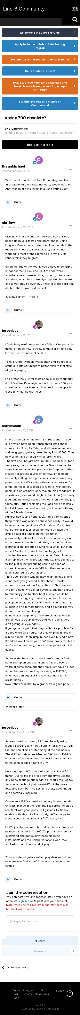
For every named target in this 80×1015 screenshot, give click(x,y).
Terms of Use (16, 994)
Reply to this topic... (26, 921)
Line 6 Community (24, 9)
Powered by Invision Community (40, 1008)
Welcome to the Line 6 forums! (40, 32)
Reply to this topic (40, 144)
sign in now (25, 901)
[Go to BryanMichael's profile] (39, 160)
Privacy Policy (28, 992)
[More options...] (70, 169)
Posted (17, 170)
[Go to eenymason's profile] (39, 419)
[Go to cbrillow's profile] (39, 216)
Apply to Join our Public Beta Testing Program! (40, 46)
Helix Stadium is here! (40, 71)
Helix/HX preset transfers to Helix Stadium (40, 59)
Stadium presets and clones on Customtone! (40, 103)
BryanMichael (18, 128)
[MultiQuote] (7, 202)
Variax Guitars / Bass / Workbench (52, 132)
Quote (18, 202)
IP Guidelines (42, 992)
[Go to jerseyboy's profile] (39, 324)
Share (41, 940)
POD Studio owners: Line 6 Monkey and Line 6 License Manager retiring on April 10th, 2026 (40, 86)
